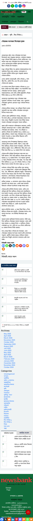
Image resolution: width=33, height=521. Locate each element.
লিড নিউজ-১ (8, 420)
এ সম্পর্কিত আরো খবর (9, 266)
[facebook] (8, 6)
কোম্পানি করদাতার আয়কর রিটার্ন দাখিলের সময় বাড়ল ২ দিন (22, 454)
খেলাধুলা (13, 22)
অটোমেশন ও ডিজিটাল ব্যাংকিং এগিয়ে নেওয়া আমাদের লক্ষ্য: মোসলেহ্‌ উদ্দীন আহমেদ (21, 308)
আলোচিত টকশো (9, 384)
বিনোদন (21, 22)
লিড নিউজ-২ (18, 35)
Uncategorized (9, 374)
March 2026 (8, 338)
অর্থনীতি (17, 12)
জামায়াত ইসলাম (9, 401)
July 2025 (7, 348)
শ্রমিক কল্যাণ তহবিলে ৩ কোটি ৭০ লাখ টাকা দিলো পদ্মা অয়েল (22, 270)
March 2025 (8, 357)
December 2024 (9, 363)
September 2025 (10, 344)
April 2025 (7, 355)
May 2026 (7, 334)
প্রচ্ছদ (4, 12)
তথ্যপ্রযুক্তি (5, 17)
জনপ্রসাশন (7, 397)
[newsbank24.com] (16, 481)
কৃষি (11, 35)
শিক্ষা (23, 12)
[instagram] (12, 6)
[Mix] (27, 245)
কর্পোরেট (6, 386)
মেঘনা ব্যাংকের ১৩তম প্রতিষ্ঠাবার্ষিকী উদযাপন (20, 317)
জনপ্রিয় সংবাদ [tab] (24, 433)
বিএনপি (6, 412)
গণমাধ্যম (5, 22)
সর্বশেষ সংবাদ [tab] (8, 433)
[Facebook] (3, 245)
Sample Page (8, 489)
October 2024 (9, 367)
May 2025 (7, 353)
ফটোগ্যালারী (7, 409)
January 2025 (9, 361)
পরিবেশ (6, 405)
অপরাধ (6, 376)
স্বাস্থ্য (29, 12)
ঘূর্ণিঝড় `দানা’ (8, 395)
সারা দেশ (6, 426)
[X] (10, 245)
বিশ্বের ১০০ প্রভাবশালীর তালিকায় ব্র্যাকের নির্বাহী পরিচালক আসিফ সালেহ (20, 290)
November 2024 (9, 365)
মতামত (6, 416)
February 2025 (9, 359)
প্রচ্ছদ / (6, 35)
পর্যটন (13, 17)
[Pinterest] (20, 245)
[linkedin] (20, 6)
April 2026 (7, 336)
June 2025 (7, 350)
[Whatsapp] (6, 245)
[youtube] (16, 6)
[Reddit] (17, 245)
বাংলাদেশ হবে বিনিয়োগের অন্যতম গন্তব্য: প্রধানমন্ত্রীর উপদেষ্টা (20, 280)
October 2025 (9, 342)
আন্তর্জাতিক (20, 17)
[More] (3, 249)
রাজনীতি (6, 418)
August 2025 (8, 346)
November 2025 (9, 340)
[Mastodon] (24, 245)
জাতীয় (10, 12)
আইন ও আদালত (9, 380)
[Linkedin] (13, 245)
